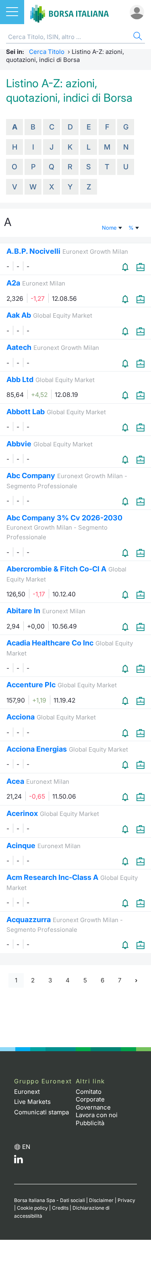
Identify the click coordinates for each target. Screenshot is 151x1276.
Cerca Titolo (46, 51)
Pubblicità (90, 1123)
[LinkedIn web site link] (18, 1161)
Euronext (27, 1091)
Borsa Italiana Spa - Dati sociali (49, 1200)
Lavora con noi (97, 1115)
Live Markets (32, 1101)
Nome (110, 227)
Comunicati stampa (41, 1112)
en (26, 1147)
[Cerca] (137, 37)
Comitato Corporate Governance (93, 1099)
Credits (60, 1208)
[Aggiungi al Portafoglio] (141, 267)
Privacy (126, 1200)
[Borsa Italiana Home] (69, 12)
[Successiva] (136, 980)
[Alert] (126, 267)
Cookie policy (32, 1208)
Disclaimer (101, 1200)
